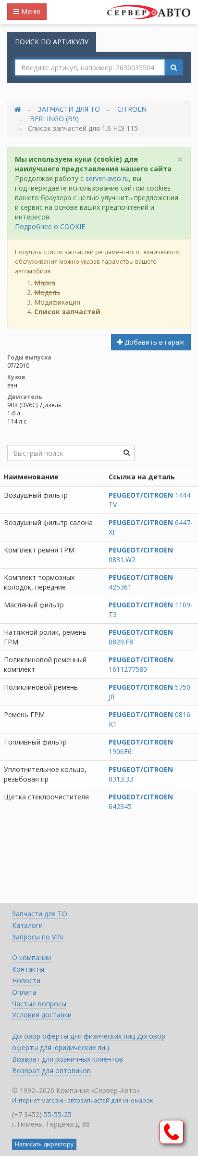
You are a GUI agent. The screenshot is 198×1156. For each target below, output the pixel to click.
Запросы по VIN (37, 936)
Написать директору (44, 1144)
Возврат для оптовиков (51, 1070)
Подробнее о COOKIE (50, 226)
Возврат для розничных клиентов (67, 1059)
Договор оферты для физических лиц (74, 1035)
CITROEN (132, 109)
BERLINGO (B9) (54, 118)
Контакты (28, 969)
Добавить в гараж (154, 342)
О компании (31, 957)
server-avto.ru (107, 178)
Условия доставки (42, 1014)
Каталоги (27, 925)
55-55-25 (58, 1114)
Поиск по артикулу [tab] (51, 41)
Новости (26, 980)
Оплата (24, 992)
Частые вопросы (39, 1003)
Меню (29, 11)
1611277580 (141, 664)
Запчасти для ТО (69, 109)
